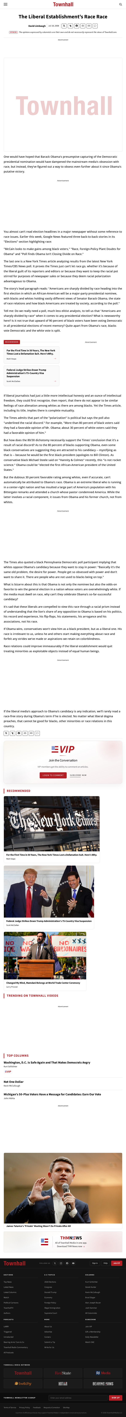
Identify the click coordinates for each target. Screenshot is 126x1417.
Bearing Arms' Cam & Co (14, 1342)
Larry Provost (12, 987)
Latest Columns (10, 1292)
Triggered (8, 1331)
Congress (48, 1287)
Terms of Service (10, 1407)
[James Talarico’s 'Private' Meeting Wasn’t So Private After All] (63, 1188)
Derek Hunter (90, 1287)
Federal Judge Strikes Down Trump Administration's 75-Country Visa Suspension (49, 921)
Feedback (37, 1407)
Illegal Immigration (52, 1308)
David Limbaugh (37, 26)
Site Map (66, 1407)
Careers (47, 1337)
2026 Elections (50, 1282)
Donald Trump (50, 1292)
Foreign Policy (50, 1302)
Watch (6, 1297)
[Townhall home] (14, 1263)
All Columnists (91, 1313)
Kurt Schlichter (91, 1282)
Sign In (95, 1263)
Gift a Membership (92, 1331)
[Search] (121, 4)
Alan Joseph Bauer (93, 1302)
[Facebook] (67, 1263)
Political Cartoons (11, 1302)
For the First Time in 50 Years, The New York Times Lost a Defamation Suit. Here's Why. (51, 855)
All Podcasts (9, 1352)
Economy (48, 1297)
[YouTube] (73, 1263)
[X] (54, 1263)
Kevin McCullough (92, 1292)
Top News (8, 1282)
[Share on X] (64, 26)
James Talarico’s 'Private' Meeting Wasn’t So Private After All (38, 1226)
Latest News (8, 1287)
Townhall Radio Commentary (16, 1347)
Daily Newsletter (91, 1337)
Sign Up (116, 1397)
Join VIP (116, 1263)
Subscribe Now (78, 775)
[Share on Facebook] (76, 26)
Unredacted (8, 1337)
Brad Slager (90, 1297)
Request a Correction (52, 1407)
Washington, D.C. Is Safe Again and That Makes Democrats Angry (47, 1062)
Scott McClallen (12, 925)
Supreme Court (50, 1313)
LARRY (6, 1326)
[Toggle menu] (5, 4)
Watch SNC (89, 1342)
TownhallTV (8, 1308)
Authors (7, 1313)
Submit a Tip (49, 1342)
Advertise (48, 1331)
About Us (48, 1326)
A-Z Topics (49, 1275)
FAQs (106, 1263)
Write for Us (49, 1347)
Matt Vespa (10, 858)
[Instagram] (61, 1263)
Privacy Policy (24, 1407)
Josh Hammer (91, 1308)
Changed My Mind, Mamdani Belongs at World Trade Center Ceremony (43, 983)
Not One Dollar (14, 1082)
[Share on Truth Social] (70, 26)
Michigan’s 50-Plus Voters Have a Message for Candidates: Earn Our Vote (52, 1094)
